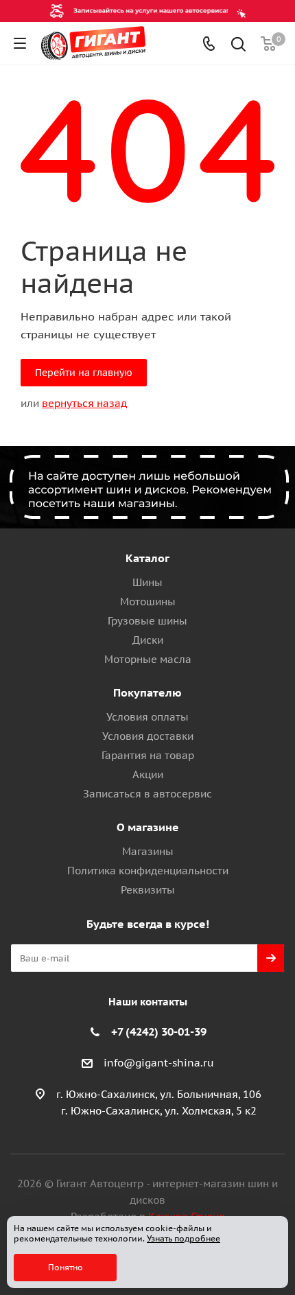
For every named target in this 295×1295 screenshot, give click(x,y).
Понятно (65, 1267)
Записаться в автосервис (147, 793)
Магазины (148, 851)
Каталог (147, 558)
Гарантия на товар (148, 755)
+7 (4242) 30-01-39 (158, 1031)
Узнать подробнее (183, 1238)
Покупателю (147, 692)
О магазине (148, 827)
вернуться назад (84, 403)
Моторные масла (147, 659)
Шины (147, 582)
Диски (147, 639)
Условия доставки (147, 736)
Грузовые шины (147, 620)
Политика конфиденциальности (147, 870)
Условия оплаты (147, 716)
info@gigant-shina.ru (159, 1062)
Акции (147, 774)
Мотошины (148, 601)
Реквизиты (148, 889)
